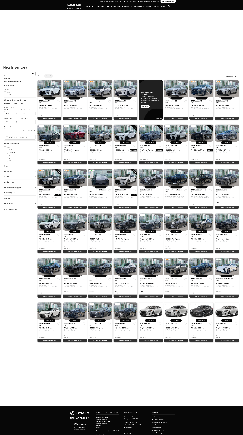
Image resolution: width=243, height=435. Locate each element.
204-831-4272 (114, 431)
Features (8, 203)
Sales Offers (155, 425)
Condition (9, 85)
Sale (6, 166)
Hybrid (67, 81)
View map (129, 428)
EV (92, 170)
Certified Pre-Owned (13, 95)
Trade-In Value (9, 127)
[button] (236, 76)
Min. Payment (8, 110)
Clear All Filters (11, 209)
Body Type (9, 182)
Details (159, 118)
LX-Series (12, 153)
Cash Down (8, 118)
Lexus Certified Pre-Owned (159, 422)
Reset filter (10, 107)
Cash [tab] (22, 104)
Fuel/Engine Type (12, 187)
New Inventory (156, 417)
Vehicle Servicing (156, 427)
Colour (7, 198)
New (8, 89)
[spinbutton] (9, 122)
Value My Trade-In (29, 130)
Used (8, 92)
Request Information (49, 118)
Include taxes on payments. (18, 137)
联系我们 (163, 6)
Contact (156, 6)
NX (10, 155)
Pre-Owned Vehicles (158, 419)
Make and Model (12, 143)
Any (7, 113)
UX (10, 161)
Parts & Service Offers (158, 430)
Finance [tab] (7, 104)
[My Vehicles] (173, 6)
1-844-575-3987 (131, 1)
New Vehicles (89, 6)
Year (6, 176)
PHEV (167, 126)
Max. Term (24, 118)
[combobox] (17, 74)
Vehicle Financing (157, 433)
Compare (230, 76)
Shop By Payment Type (15, 100)
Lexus (8, 147)
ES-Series (12, 150)
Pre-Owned (100, 6)
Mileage (8, 171)
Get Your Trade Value (113, 6)
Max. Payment (25, 110)
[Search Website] (169, 6)
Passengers (9, 193)
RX (10, 158)
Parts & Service (126, 6)
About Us (148, 6)
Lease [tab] (15, 104)
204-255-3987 (133, 422)
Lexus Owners (138, 6)
